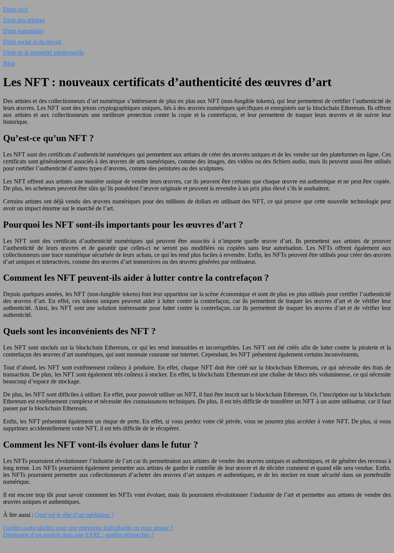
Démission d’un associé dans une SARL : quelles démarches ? (78, 534)
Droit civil (15, 9)
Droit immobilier (23, 31)
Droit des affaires (24, 20)
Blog (9, 63)
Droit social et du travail (32, 41)
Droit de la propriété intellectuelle (43, 52)
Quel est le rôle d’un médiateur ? (74, 514)
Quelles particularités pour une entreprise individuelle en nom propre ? (88, 528)
